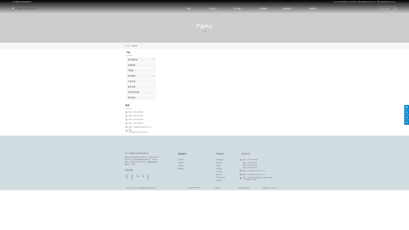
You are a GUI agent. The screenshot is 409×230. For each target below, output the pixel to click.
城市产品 (247, 188)
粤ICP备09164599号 (194, 187)
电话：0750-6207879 (136, 123)
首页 (189, 9)
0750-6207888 (340, 2)
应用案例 (263, 9)
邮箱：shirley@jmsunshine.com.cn (254, 174)
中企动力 (271, 188)
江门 (276, 188)
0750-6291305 (352, 2)
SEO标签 (240, 188)
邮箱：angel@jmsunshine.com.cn (140, 127)
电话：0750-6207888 (136, 112)
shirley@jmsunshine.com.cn (387, 2)
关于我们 (238, 9)
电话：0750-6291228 (136, 119)
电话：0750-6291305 (136, 116)
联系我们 (313, 9)
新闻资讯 (287, 9)
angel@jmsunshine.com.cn (368, 2)
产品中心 (213, 9)
